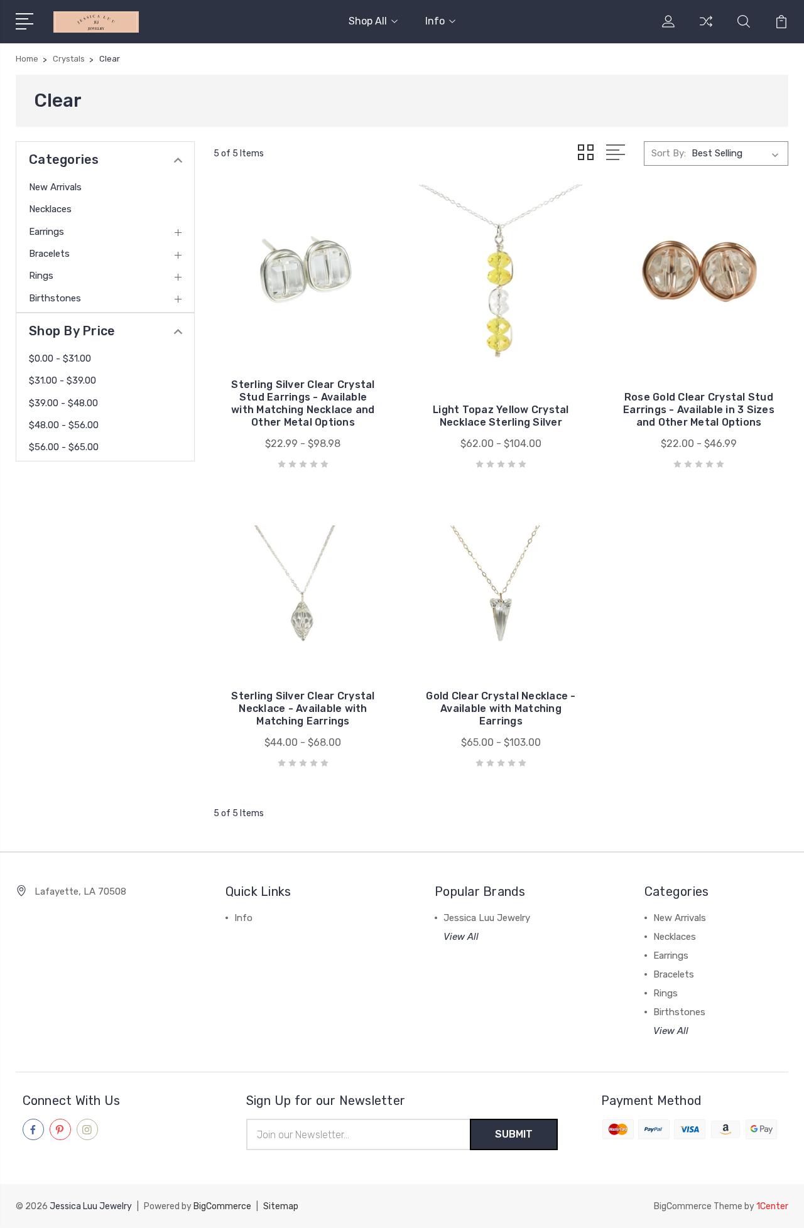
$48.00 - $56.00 (64, 425)
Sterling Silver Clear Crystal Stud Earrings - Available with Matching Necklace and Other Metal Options (303, 403)
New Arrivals (55, 187)
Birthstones (55, 298)
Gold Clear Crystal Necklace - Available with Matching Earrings (500, 708)
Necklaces (50, 209)
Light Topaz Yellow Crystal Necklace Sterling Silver (501, 416)
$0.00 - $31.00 (60, 358)
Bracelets (49, 253)
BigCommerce (222, 1206)
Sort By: (668, 153)
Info (435, 21)
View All (461, 936)
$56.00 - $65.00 (64, 447)
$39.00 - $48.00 (63, 403)
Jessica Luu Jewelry (486, 918)
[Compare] (706, 28)
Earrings (46, 231)
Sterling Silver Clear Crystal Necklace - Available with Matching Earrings (302, 708)
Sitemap (280, 1206)
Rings (41, 275)
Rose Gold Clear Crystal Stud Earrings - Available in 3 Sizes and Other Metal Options (698, 409)
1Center (772, 1206)
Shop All (368, 21)
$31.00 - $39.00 (62, 380)
